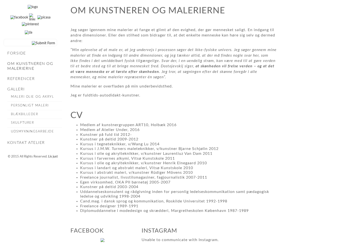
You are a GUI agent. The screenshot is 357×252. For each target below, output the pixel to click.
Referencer (21, 79)
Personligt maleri (30, 105)
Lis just (53, 156)
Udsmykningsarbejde (32, 131)
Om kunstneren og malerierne (30, 66)
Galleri (16, 89)
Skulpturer (22, 122)
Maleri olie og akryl (32, 96)
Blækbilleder (24, 114)
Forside (16, 53)
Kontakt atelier (26, 143)
